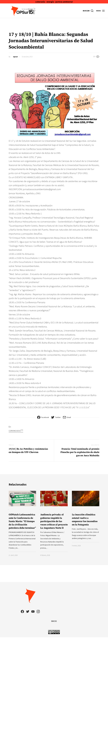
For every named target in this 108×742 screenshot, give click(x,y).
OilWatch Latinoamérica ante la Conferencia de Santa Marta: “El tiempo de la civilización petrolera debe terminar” (22, 521)
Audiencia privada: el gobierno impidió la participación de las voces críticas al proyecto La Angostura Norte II (54, 521)
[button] (100, 10)
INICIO (54, 621)
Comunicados (16, 430)
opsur (15, 57)
